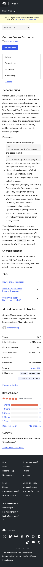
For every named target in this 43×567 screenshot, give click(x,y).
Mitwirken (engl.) (30, 483)
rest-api (32, 373)
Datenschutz (8, 475)
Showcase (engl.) (30, 462)
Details (8, 57)
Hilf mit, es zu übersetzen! (26, 19)
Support (8, 82)
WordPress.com (10, 503)
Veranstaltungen (30, 487)
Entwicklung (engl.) (10, 491)
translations (23, 378)
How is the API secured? (13, 282)
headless (24, 373)
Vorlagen (26, 475)
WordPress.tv (9, 495)
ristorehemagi (12, 41)
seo (38, 373)
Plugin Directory (8, 11)
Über (4, 462)
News (4, 466)
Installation (9, 69)
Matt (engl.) (8, 507)
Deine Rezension (9, 426)
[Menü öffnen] (39, 3)
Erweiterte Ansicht (10, 385)
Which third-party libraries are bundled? (11, 299)
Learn (4, 483)
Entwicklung (10, 75)
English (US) (36, 368)
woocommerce (34, 378)
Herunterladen (10, 48)
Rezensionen (10, 63)
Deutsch (11, 530)
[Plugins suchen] (27, 27)
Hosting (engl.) (8, 471)
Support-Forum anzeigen (13, 447)
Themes (26, 466)
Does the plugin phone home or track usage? (12, 290)
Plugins (26, 471)
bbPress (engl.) (10, 512)
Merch (27, 495)
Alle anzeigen (35, 426)
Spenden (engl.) (31, 491)
